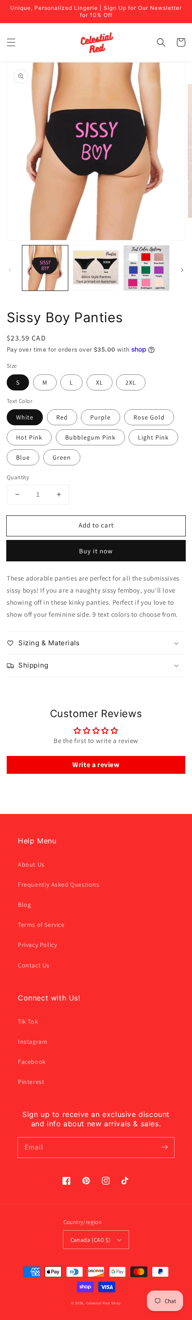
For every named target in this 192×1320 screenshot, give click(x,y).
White (24, 417)
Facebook (32, 1062)
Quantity (18, 477)
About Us (31, 864)
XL (99, 382)
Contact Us (34, 965)
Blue (23, 457)
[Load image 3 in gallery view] (146, 268)
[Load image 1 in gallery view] (45, 268)
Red (62, 417)
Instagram (32, 1042)
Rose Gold (149, 417)
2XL (130, 382)
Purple (100, 417)
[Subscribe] (164, 1147)
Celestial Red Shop (103, 1302)
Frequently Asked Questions (59, 884)
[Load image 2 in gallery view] (96, 268)
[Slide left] (10, 270)
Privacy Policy (37, 945)
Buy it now (96, 551)
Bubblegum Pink (90, 437)
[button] (11, 42)
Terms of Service (41, 925)
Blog (24, 905)
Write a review (95, 764)
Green (62, 457)
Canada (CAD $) (91, 1240)
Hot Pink (29, 437)
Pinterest (31, 1082)
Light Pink (153, 437)
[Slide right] (182, 270)
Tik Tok (28, 1021)
